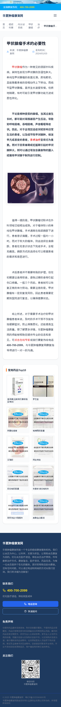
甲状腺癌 (30, 26)
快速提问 (32, 611)
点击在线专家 (22, 340)
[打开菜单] (55, 15)
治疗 (39, 26)
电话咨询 (32, 604)
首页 (4, 26)
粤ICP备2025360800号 (35, 697)
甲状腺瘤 (17, 67)
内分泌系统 (21, 26)
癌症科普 (11, 26)
